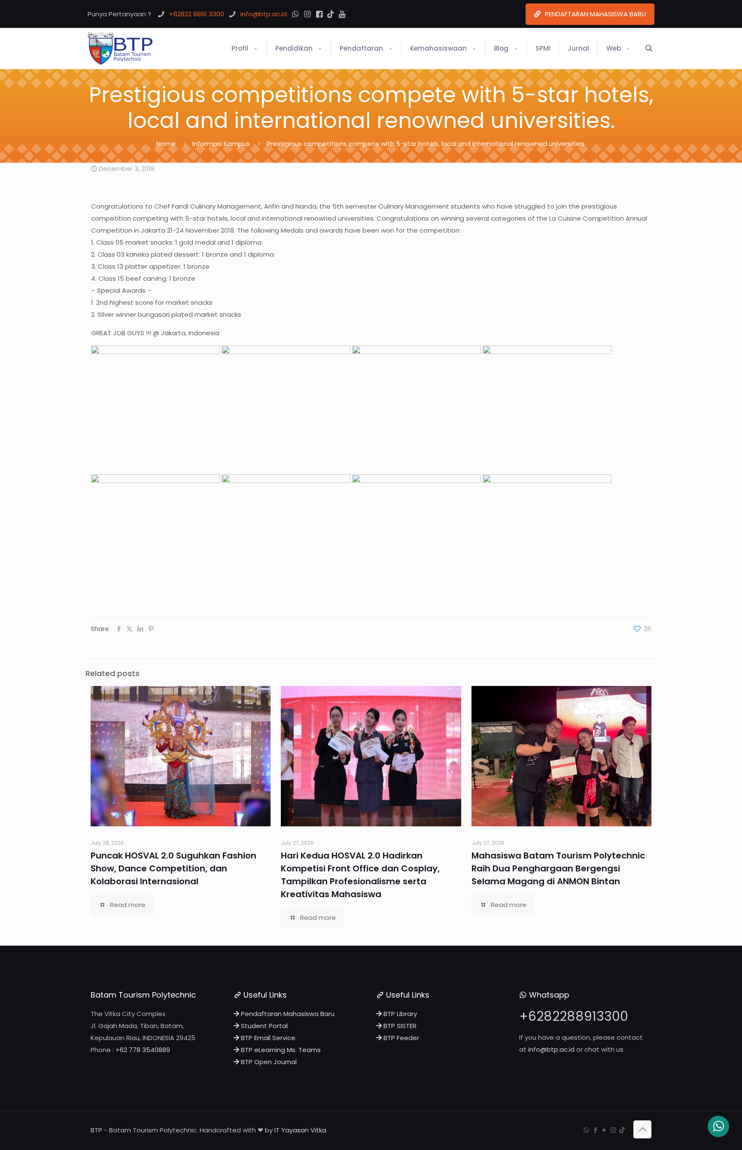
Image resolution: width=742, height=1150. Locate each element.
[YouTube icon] (604, 1130)
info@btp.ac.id (551, 1049)
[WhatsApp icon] (586, 1130)
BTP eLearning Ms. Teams (280, 1049)
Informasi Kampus (221, 143)
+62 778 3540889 (143, 1049)
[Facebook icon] (595, 1130)
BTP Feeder (400, 1037)
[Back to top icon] (642, 1129)
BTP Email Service (267, 1037)
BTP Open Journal (268, 1061)
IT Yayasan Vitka (300, 1130)
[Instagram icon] (613, 1130)
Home (166, 143)
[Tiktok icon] (622, 1130)
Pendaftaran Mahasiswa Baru (287, 1013)
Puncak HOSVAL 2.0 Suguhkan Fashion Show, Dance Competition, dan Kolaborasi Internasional (173, 868)
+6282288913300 (573, 1016)
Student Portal (263, 1025)
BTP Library (399, 1013)
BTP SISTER (399, 1025)
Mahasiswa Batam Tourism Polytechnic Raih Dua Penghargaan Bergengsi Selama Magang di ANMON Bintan (558, 868)
